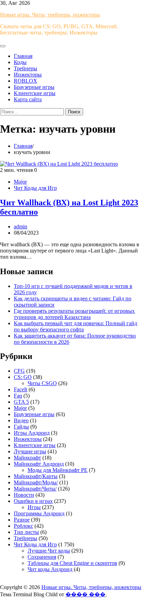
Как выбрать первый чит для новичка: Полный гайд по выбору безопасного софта (75, 326)
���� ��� (85, 594)
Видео (21, 420)
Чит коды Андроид (50, 569)
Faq (18, 396)
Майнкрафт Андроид (39, 464)
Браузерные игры (34, 87)
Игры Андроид (32, 433)
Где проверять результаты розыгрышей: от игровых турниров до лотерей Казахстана (74, 314)
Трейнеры (25, 68)
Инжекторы (28, 75)
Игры (34, 507)
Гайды (21, 427)
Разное (22, 520)
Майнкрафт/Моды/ (36, 482)
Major (20, 182)
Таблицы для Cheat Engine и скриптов (72, 563)
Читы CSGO (42, 383)
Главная (23, 56)
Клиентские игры (34, 93)
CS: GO (23, 377)
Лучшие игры (30, 451)
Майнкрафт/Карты (36, 476)
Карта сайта (28, 99)
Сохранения (42, 557)
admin (20, 226)
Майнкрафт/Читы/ (35, 489)
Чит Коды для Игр (35, 188)
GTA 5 (21, 402)
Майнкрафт (27, 458)
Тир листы (26, 532)
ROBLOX (25, 81)
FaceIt (20, 389)
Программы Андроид (39, 513)
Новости (24, 495)
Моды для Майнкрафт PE (58, 470)
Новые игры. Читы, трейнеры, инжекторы (50, 15)
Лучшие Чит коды (49, 551)
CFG (19, 371)
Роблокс (23, 526)
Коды (20, 62)
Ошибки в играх (33, 501)
